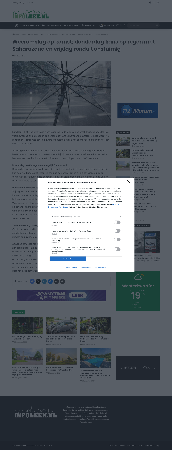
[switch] (117, 222)
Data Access (86, 268)
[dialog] (86, 225)
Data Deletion (71, 268)
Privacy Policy (100, 268)
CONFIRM (68, 259)
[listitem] (86, 216)
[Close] (129, 182)
